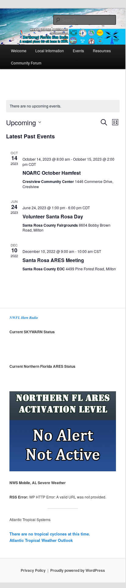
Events (78, 50)
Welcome (18, 50)
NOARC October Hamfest (52, 172)
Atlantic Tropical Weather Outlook (41, 540)
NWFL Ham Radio (23, 317)
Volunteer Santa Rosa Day (53, 216)
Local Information (49, 50)
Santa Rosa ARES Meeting (53, 260)
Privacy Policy (33, 570)
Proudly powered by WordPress (77, 570)
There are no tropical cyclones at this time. (49, 534)
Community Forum (26, 62)
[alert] (63, 106)
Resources (102, 50)
